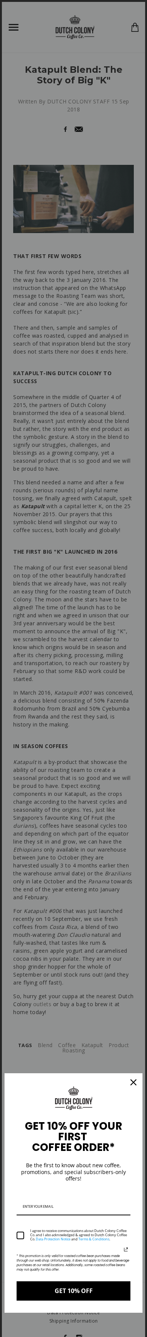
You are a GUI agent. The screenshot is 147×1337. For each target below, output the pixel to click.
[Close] (133, 1082)
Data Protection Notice (53, 1239)
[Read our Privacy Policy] (125, 1249)
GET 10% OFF (74, 1291)
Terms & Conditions (93, 1239)
